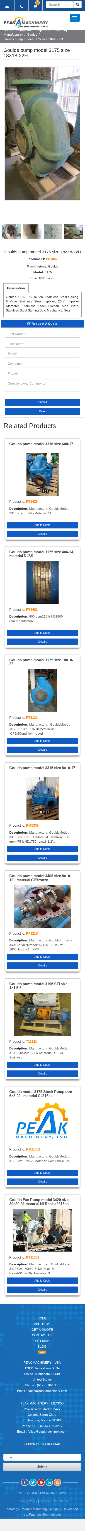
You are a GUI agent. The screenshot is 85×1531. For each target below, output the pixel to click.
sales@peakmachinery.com (47, 1391)
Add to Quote (42, 525)
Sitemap (42, 1341)
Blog (42, 1346)
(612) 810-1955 (48, 1385)
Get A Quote (42, 1329)
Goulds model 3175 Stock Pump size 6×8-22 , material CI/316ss (40, 1094)
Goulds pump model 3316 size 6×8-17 (41, 444)
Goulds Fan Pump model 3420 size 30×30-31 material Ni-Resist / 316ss (39, 1202)
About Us (42, 1324)
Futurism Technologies (45, 1514)
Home (8, 30)
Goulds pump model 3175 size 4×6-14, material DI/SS (41, 554)
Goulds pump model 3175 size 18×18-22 (41, 662)
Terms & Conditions (54, 1501)
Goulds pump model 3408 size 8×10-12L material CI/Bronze (40, 878)
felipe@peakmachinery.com (47, 1431)
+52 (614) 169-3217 (48, 1426)
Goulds (32, 34)
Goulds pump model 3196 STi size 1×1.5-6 (38, 986)
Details (42, 533)
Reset (42, 411)
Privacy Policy (27, 1501)
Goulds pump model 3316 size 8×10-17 (42, 768)
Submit (42, 402)
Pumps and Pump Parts (33, 30)
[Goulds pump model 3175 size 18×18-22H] (42, 134)
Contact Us (42, 1335)
